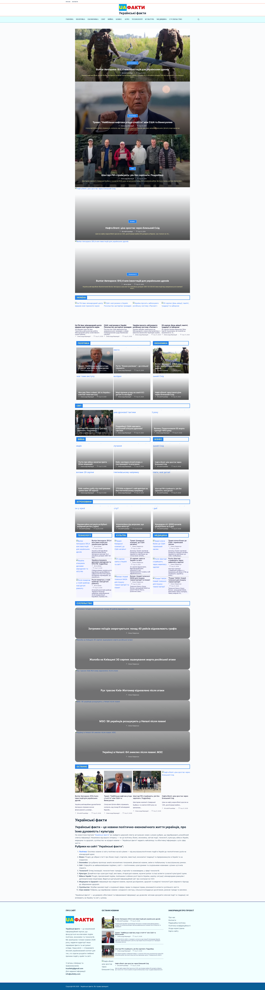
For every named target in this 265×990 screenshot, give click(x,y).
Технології (137, 19)
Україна (69, 19)
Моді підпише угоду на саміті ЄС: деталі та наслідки (130, 393)
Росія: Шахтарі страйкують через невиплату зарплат (176, 560)
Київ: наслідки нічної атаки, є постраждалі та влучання (129, 463)
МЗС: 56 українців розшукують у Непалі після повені (132, 721)
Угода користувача (176, 928)
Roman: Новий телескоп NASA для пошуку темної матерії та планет (140, 578)
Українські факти (132, 13)
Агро (127, 19)
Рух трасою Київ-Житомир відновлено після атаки (132, 690)
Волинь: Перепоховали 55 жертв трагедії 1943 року (169, 429)
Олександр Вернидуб (127, 126)
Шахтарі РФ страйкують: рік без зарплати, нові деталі (168, 489)
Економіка (93, 19)
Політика (80, 19)
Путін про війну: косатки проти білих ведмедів (92, 463)
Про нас (68, 1)
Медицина (162, 19)
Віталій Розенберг (127, 73)
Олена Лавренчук (137, 546)
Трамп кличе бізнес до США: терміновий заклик (177, 542)
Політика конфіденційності (180, 926)
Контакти (75, 1)
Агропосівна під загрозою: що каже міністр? (130, 525)
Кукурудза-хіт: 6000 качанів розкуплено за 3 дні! (168, 525)
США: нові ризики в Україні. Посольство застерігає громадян (117, 326)
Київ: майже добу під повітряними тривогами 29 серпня (94, 489)
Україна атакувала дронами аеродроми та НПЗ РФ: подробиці (101, 562)
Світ (103, 19)
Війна (110, 19)
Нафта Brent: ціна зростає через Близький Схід (132, 228)
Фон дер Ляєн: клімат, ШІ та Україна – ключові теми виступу (94, 393)
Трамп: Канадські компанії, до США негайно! (137, 542)
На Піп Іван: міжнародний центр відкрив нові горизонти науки (88, 326)
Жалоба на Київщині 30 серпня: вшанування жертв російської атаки (132, 659)
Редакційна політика (177, 923)
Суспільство (175, 19)
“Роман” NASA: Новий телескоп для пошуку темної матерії (177, 580)
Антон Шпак (127, 284)
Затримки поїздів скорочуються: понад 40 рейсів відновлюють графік (132, 628)
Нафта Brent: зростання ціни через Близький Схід (168, 393)
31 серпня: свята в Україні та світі (137, 559)
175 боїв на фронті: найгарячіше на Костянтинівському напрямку (132, 489)
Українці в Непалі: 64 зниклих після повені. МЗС (132, 752)
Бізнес (119, 19)
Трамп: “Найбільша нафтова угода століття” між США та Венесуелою (132, 122)
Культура (149, 19)
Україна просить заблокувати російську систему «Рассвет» (145, 326)
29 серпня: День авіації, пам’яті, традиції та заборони (175, 326)
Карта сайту (173, 931)
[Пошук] (198, 19)
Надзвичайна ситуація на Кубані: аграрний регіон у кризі (92, 525)
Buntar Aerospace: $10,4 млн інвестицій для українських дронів (132, 69)
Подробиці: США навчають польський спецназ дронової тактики (129, 428)
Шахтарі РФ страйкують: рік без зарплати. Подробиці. (132, 175)
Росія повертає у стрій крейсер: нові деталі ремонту (101, 581)
